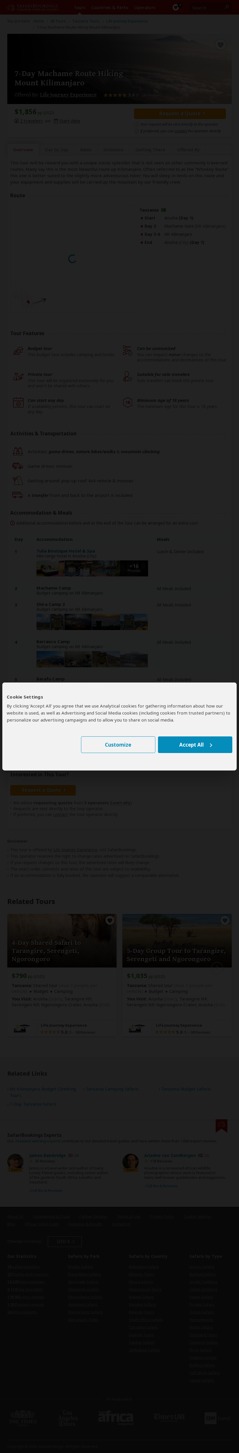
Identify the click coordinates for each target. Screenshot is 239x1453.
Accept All (191, 744)
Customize (118, 744)
